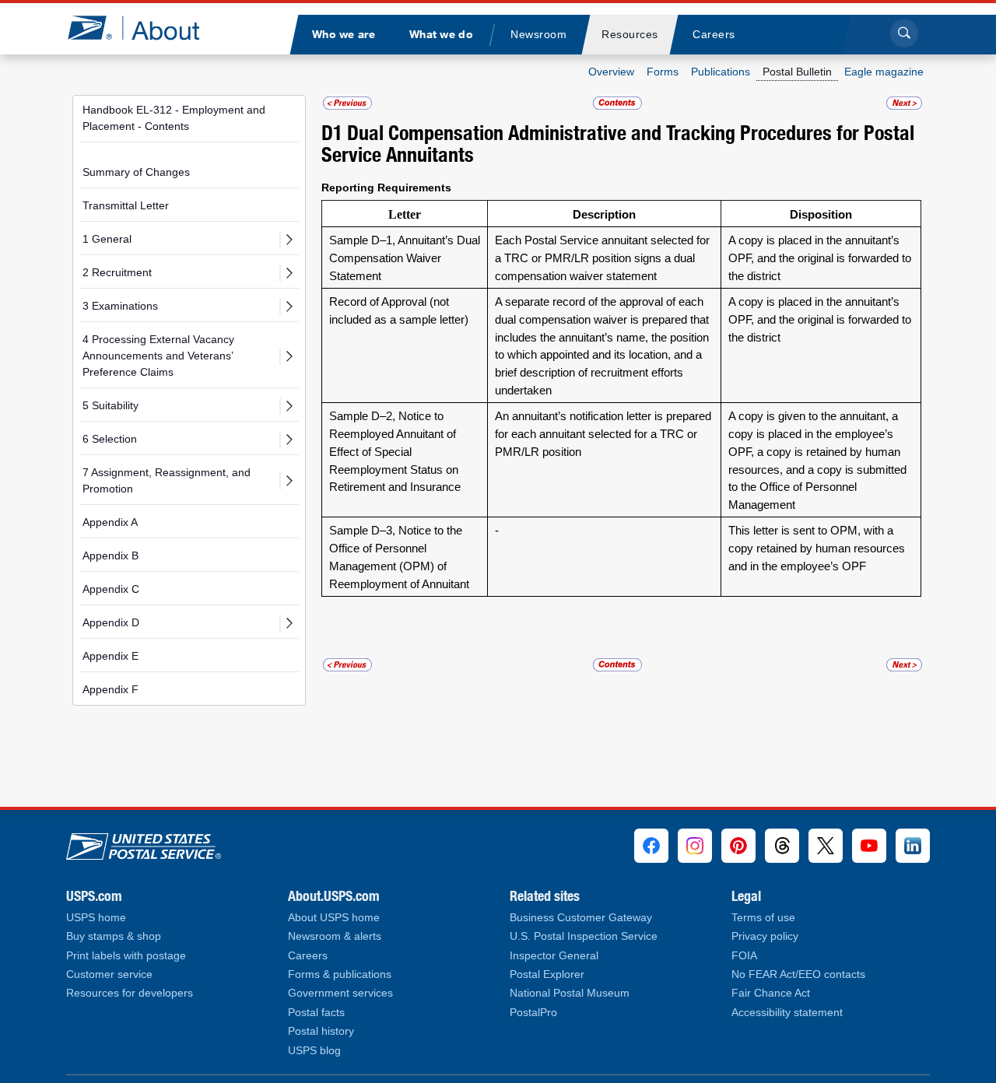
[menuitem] (343, 34)
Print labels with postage (126, 956)
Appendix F (110, 689)
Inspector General (554, 956)
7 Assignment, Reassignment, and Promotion (166, 480)
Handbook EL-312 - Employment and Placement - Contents (173, 117)
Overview (611, 71)
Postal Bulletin (797, 71)
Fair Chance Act (770, 993)
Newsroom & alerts (334, 936)
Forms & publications (339, 974)
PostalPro (533, 1012)
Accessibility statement (787, 1012)
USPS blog (314, 1051)
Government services (340, 993)
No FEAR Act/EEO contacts (798, 974)
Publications (720, 71)
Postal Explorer (547, 974)
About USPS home (334, 918)
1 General (107, 239)
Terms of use (763, 918)
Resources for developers (129, 993)
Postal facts (316, 1012)
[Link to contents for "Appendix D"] (618, 103)
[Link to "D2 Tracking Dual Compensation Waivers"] (904, 103)
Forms (663, 71)
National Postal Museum (570, 993)
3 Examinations (120, 306)
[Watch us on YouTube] (869, 846)
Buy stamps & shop (113, 936)
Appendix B (110, 555)
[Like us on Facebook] (651, 846)
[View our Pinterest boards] (738, 846)
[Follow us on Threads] (782, 846)
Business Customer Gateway (581, 918)
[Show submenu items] (289, 239)
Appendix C (110, 589)
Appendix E (110, 656)
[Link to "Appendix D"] (347, 103)
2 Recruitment (117, 272)
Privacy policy (764, 936)
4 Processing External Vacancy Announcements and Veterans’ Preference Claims (158, 355)
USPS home (96, 918)
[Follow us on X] (825, 846)
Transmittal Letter (125, 205)
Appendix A (110, 522)
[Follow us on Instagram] (695, 846)
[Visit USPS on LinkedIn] (913, 846)
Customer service (109, 974)
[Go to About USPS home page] (143, 843)
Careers (308, 956)
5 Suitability (110, 405)
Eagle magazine (884, 71)
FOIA (744, 956)
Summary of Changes (136, 172)
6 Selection (109, 439)
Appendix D (110, 622)
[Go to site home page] (145, 27)
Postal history (321, 1031)
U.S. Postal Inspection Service (584, 936)
